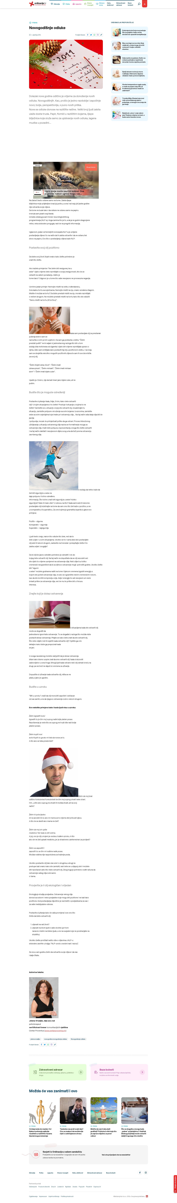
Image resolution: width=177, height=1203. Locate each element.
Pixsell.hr (89, 1187)
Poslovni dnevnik (44, 1187)
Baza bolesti (110, 1173)
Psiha (68, 4)
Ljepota (78, 4)
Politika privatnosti (67, 1196)
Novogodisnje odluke (78, 1039)
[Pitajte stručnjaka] (175, 1184)
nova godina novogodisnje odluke (55, 1039)
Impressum (43, 1196)
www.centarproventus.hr (55, 1031)
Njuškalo (68, 1187)
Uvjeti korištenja (53, 1196)
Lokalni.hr (60, 1187)
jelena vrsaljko (35, 1039)
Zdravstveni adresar (94, 1173)
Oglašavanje (33, 1196)
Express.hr (97, 1187)
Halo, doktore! (77, 1173)
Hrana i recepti (62, 1173)
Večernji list (33, 1187)
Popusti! (82, 1187)
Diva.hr (53, 1187)
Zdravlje (57, 4)
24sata (75, 1187)
